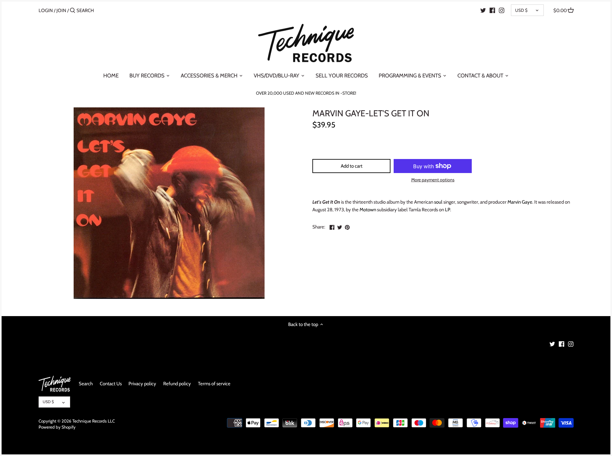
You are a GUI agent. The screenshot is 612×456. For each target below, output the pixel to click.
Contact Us (111, 384)
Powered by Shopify (57, 427)
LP (447, 210)
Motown (368, 210)
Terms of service (214, 384)
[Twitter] (483, 10)
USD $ (521, 10)
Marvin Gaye (519, 202)
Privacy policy (142, 384)
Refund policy (177, 384)
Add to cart (351, 166)
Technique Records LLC (93, 420)
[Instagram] (501, 10)
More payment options (433, 179)
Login (46, 10)
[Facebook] (492, 10)
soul (438, 202)
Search (86, 384)
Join (61, 10)
